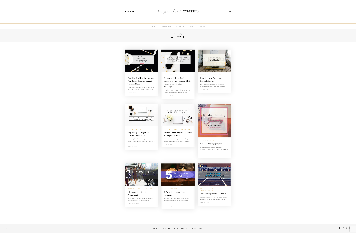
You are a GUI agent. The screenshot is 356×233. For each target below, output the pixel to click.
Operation (204, 75)
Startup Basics (133, 189)
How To (130, 75)
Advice (166, 75)
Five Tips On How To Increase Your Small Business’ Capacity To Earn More (140, 81)
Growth (203, 140)
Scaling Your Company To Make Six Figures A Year (178, 134)
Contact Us (165, 228)
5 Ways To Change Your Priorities (174, 193)
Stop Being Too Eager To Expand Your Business (138, 134)
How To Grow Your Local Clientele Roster (211, 79)
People (174, 75)
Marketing (180, 26)
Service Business (171, 129)
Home (153, 26)
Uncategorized (206, 190)
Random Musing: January (211, 144)
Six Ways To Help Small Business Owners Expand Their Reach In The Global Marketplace (177, 82)
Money (192, 26)
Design (202, 26)
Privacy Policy (197, 228)
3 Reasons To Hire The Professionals (137, 193)
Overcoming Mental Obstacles (213, 194)
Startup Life (166, 26)
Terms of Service (180, 228)
